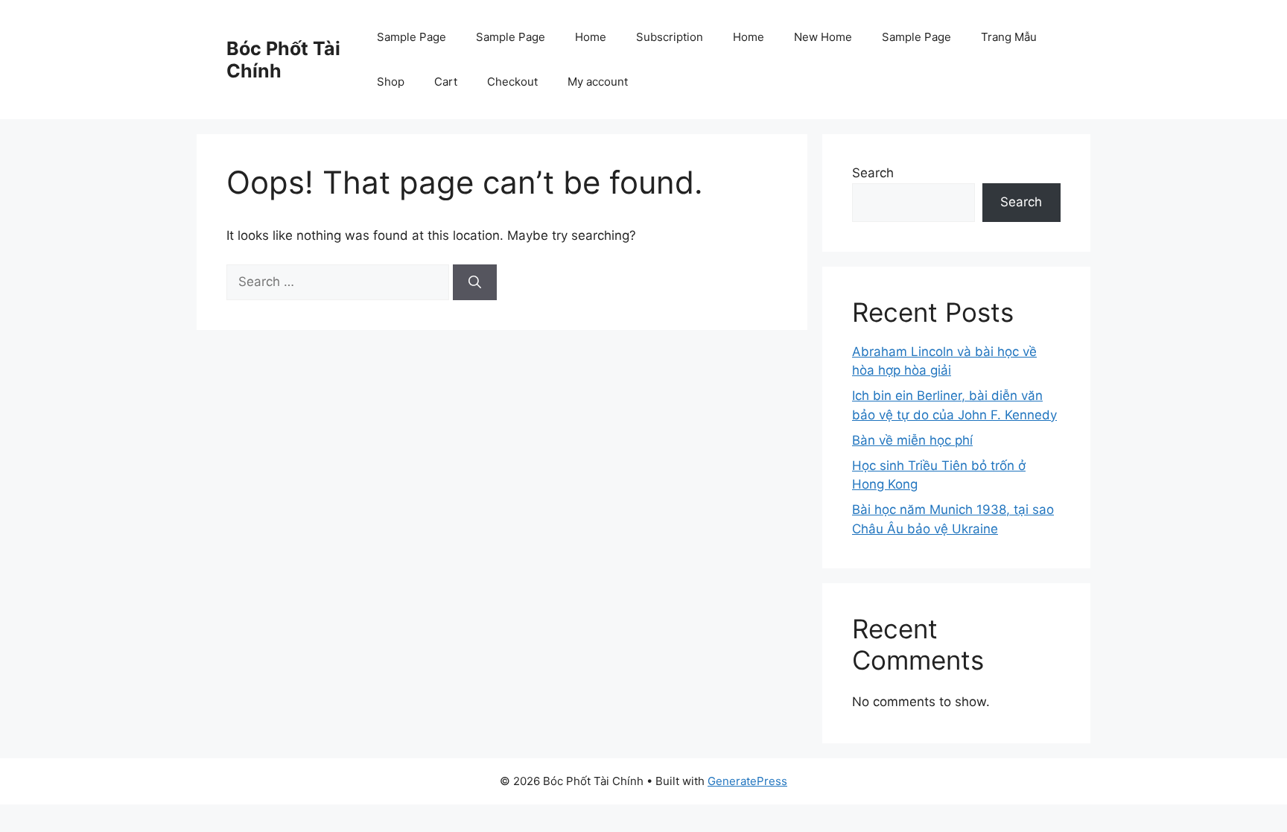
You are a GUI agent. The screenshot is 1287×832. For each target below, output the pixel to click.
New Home (823, 37)
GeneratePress (747, 781)
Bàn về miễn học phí (912, 440)
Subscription (669, 37)
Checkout (512, 81)
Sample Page (411, 37)
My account (598, 81)
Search (873, 172)
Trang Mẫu (1009, 37)
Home (590, 37)
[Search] (475, 282)
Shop (390, 81)
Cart (445, 81)
